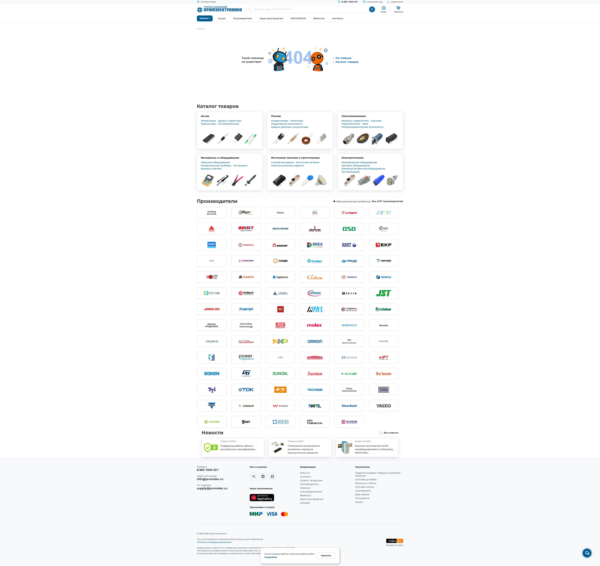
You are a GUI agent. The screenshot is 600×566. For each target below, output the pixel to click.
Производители (217, 201)
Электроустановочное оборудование (363, 168)
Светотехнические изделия (287, 165)
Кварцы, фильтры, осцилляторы (289, 127)
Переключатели (350, 123)
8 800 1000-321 (207, 470)
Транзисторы (208, 123)
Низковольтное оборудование (359, 162)
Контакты (305, 477)
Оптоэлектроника (228, 123)
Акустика (376, 120)
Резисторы (296, 120)
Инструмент (240, 165)
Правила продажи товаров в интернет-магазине (378, 474)
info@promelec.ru (210, 479)
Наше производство (311, 499)
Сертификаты (363, 491)
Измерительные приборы (216, 165)
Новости (212, 433)
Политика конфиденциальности (214, 542)
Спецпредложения (311, 492)
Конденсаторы (279, 120)
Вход (383, 11)
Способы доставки (366, 480)
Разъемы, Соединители (355, 120)
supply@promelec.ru (212, 488)
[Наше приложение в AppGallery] (274, 497)
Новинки (305, 488)
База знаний (362, 495)
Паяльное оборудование (215, 162)
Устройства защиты (282, 162)
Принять (326, 556)
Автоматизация (350, 171)
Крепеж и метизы (211, 168)
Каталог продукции (311, 480)
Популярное (362, 498)
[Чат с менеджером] (587, 553)
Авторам (305, 503)
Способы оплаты (364, 487)
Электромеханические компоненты (362, 127)
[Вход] (384, 8)
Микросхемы (208, 120)
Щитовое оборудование (355, 165)
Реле (365, 123)
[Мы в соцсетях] (254, 476)
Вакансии (305, 495)
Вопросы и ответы (365, 483)
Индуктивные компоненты (286, 123)
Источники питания (307, 162)
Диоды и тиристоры (229, 120)
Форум (359, 502)
